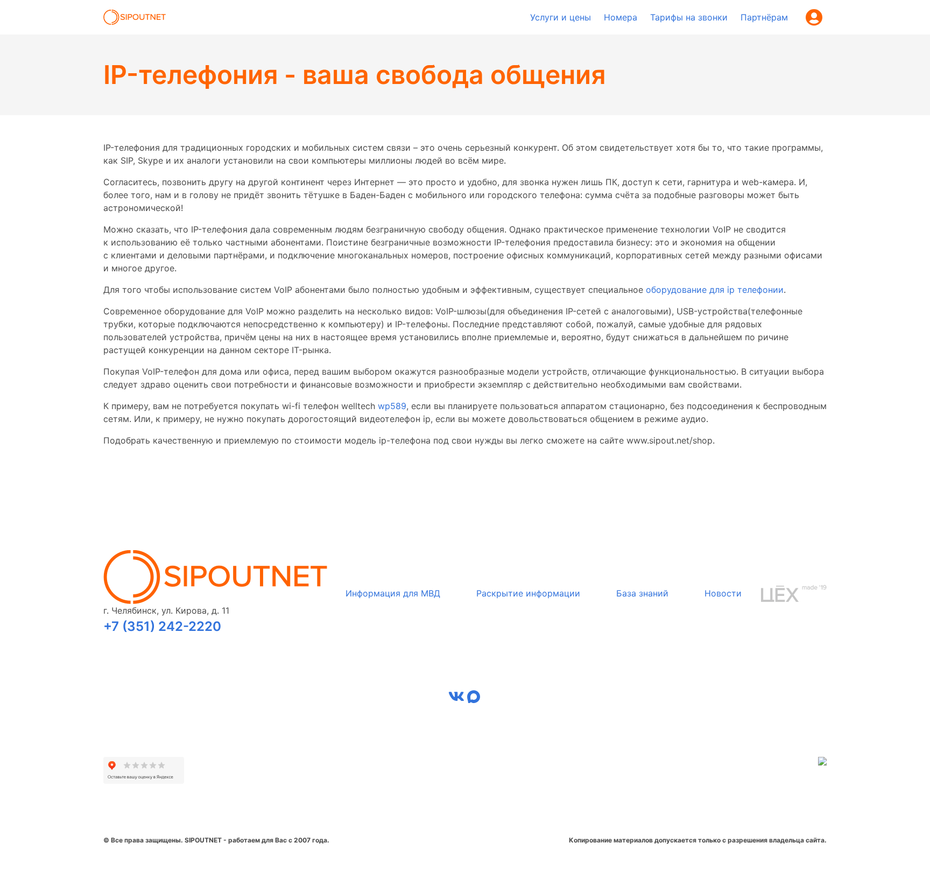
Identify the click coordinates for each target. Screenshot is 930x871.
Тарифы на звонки (689, 17)
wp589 (392, 406)
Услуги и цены (560, 17)
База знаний (642, 593)
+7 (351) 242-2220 (162, 626)
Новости (723, 593)
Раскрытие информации (528, 593)
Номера (620, 17)
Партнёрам (764, 17)
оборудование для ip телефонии (715, 289)
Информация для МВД (393, 593)
